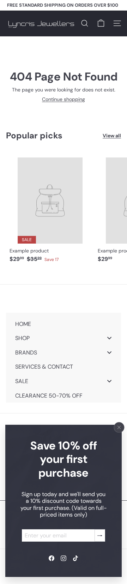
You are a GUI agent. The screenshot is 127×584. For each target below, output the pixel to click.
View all (112, 136)
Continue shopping (63, 99)
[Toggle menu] (109, 338)
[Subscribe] (100, 535)
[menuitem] (63, 323)
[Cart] (101, 23)
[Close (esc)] (119, 427)
